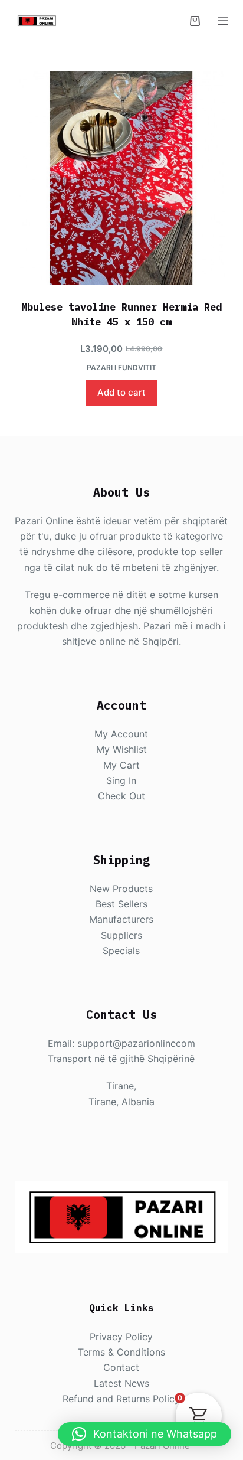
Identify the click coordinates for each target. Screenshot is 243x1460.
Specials (121, 950)
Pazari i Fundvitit (121, 367)
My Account (121, 734)
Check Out (121, 796)
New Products (121, 888)
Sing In (121, 780)
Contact (121, 1367)
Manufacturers (121, 919)
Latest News (121, 1383)
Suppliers (121, 935)
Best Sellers (121, 904)
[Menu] (223, 20)
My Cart (121, 765)
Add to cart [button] (121, 392)
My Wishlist (121, 749)
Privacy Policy (121, 1337)
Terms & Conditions (121, 1352)
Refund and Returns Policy (121, 1399)
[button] (144, 1434)
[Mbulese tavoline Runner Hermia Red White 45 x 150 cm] (122, 178)
